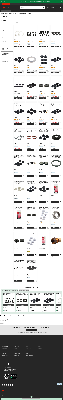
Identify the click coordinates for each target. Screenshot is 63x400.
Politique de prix (40, 348)
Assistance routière (16, 346)
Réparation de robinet (22, 13)
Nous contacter (4, 353)
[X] (4, 385)
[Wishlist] (56, 7)
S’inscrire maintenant (43, 332)
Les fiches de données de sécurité (6, 351)
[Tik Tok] (12, 385)
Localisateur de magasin (5, 341)
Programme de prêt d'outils (17, 353)
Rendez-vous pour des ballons (17, 351)
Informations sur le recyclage (29, 355)
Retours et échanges (4, 348)
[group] (19, 43)
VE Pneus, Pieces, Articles (17, 344)
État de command (51, 7)
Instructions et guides (16, 355)
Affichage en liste (58, 22)
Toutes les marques (28, 348)
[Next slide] (61, 1)
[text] (19, 41)
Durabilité (27, 353)
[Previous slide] (1, 1)
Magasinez (48, 1)
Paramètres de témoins (5, 355)
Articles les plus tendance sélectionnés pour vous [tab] (10, 290)
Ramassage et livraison (5, 346)
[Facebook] (2, 385)
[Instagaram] (6, 385)
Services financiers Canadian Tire (18, 341)
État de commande (4, 344)
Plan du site (39, 344)
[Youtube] (8, 385)
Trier (45, 22)
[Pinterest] (10, 385)
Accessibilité (39, 346)
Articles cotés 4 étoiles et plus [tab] (24, 290)
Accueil (2, 13)
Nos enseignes (28, 344)
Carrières (27, 346)
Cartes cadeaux (16, 348)
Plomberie (15, 13)
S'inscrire (6, 364)
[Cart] (60, 7)
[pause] (4, 1)
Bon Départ (27, 351)
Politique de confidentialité (41, 341)
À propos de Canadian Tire (29, 341)
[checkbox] (53, 151)
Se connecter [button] (31, 330)
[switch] (21, 22)
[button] (43, 7)
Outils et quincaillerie (8, 13)
